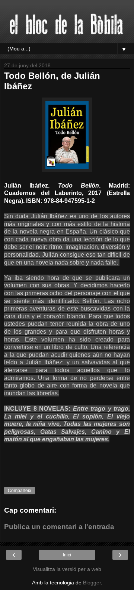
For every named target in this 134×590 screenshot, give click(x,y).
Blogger (92, 583)
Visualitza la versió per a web (67, 569)
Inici (67, 554)
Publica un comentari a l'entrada (59, 527)
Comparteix (19, 490)
